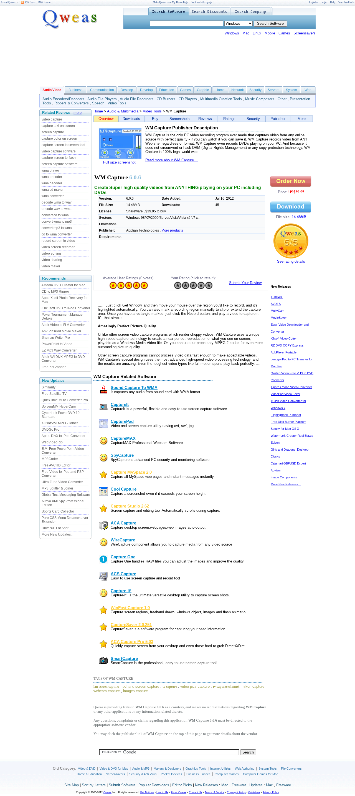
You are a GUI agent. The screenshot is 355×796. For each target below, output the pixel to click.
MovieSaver (279, 317)
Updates (256, 785)
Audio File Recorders (136, 99)
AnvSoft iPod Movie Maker (61, 331)
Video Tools (117, 103)
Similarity (48, 387)
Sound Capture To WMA (134, 387)
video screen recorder (58, 247)
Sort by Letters (94, 785)
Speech (98, 103)
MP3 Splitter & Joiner (57, 488)
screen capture (53, 132)
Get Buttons (147, 792)
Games (284, 33)
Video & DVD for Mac (114, 768)
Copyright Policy (236, 792)
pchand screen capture (141, 686)
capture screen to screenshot (63, 145)
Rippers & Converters (71, 103)
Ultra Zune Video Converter (62, 482)
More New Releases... (286, 484)
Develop (146, 90)
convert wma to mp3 (57, 222)
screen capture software (60, 164)
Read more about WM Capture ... (171, 160)
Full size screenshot (119, 162)
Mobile (270, 33)
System (291, 90)
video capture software (59, 151)
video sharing (52, 260)
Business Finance (198, 774)
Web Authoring (244, 768)
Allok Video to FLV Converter (63, 325)
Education (166, 90)
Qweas (107, 792)
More (302, 119)
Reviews (205, 119)
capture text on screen (58, 126)
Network (237, 90)
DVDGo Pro (50, 429)
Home (220, 90)
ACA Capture (123, 523)
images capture (135, 691)
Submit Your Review (245, 283)
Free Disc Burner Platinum (288, 421)
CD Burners (166, 99)
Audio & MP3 (140, 768)
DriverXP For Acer (55, 528)
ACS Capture (123, 574)
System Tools (267, 768)
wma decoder (52, 183)
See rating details (291, 261)
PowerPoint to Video (57, 344)
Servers (273, 90)
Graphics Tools (196, 768)
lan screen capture (106, 687)
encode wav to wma (57, 209)
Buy (155, 119)
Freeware (239, 785)
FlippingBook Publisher (286, 414)
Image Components (284, 477)
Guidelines (254, 792)
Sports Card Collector (58, 511)
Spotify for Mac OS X (285, 428)
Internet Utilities (220, 768)
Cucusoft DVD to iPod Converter (66, 308)
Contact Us (195, 792)
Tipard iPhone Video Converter (291, 387)
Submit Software (122, 785)
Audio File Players (102, 99)
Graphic (203, 90)
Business (75, 90)
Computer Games (227, 774)
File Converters (291, 768)
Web (308, 90)
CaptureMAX (123, 438)
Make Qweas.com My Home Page (170, 2)
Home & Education (89, 774)
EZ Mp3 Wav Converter (59, 350)
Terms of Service (214, 792)
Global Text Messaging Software (66, 495)
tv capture (170, 687)
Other (282, 99)
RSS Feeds (30, 2)
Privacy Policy (271, 792)
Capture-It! (121, 591)
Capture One (123, 557)
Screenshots (179, 119)
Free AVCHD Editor (56, 465)
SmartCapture (124, 658)
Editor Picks (182, 785)
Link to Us (162, 792)
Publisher (277, 119)
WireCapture (123, 540)
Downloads (131, 119)
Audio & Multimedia (122, 111)
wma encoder (52, 177)
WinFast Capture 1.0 (130, 608)
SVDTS (276, 303)
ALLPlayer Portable (283, 352)
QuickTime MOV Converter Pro (65, 400)
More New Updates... (57, 534)
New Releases (206, 785)
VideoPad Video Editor (285, 394)
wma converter (53, 196)
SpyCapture (122, 455)
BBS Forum (44, 2)
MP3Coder (50, 459)
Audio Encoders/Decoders (63, 99)
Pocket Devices (171, 774)
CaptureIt (120, 404)
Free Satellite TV (54, 394)
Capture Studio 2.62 (130, 506)
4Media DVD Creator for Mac (63, 285)
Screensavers (304, 33)
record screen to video (58, 241)
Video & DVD (86, 768)
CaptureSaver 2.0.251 (131, 624)
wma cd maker (53, 190)
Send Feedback (346, 2)
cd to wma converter (57, 234)
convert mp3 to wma (57, 228)
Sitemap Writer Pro (56, 338)
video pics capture (195, 686)
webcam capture (106, 691)
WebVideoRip (52, 442)
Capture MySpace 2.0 (131, 472)
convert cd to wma (55, 215)
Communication (102, 90)
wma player (50, 170)
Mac (245, 33)
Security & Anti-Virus (143, 774)
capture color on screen (59, 138)
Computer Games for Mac (260, 774)
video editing (51, 253)
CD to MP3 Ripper (55, 291)
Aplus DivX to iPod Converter (63, 436)
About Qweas (8, 2)
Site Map (71, 785)
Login (324, 2)
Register (313, 2)
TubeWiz (277, 296)
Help (332, 2)
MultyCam (277, 310)
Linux (257, 33)
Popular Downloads (153, 785)
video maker (51, 266)
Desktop (127, 90)
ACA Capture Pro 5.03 (132, 641)
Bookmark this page (201, 2)
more (77, 113)
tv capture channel (226, 687)
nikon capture (253, 686)
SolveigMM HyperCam (59, 406)
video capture (52, 119)
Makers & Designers (167, 768)
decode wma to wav (57, 202)
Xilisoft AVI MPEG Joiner (60, 423)
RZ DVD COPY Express (287, 345)
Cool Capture (123, 489)
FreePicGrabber (54, 367)
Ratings (229, 119)
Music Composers (259, 99)
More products (172, 230)
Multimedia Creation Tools (221, 99)
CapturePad (122, 421)
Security (255, 90)
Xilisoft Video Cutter (284, 338)
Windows (232, 33)
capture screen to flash (59, 158)
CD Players (188, 99)
